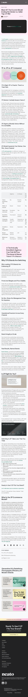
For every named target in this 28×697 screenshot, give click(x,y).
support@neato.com (7, 690)
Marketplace (4, 652)
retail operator (8, 48)
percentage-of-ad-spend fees (11, 178)
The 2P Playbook (5, 541)
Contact (3, 647)
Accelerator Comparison (6, 663)
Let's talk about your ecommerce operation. (12, 488)
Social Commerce (5, 656)
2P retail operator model (6, 59)
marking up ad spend (17, 173)
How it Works (4, 642)
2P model (5, 39)
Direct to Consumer (5, 654)
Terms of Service (18, 692)
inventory (3, 40)
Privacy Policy (9, 692)
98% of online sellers (15, 325)
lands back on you (12, 142)
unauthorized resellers (15, 286)
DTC (9, 56)
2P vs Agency (4, 666)
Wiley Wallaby (18, 356)
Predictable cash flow (7, 309)
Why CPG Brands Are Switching (8, 555)
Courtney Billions (5, 16)
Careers (3, 645)
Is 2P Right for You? (5, 558)
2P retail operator (7, 151)
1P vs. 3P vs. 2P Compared (7, 552)
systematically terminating (12, 113)
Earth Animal (4, 351)
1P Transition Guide (5, 664)
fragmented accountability (16, 56)
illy (2, 360)
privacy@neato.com (14, 690)
